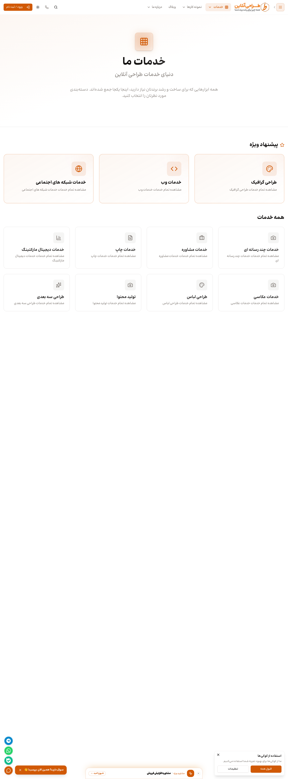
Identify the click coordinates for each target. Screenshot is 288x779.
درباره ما (157, 7)
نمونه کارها (194, 7)
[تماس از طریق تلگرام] (8, 741)
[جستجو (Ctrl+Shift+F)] (56, 7)
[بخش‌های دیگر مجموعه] (280, 7)
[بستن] (218, 754)
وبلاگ (172, 7)
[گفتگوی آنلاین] (8, 770)
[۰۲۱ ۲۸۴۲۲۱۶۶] (46, 7)
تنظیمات (233, 769)
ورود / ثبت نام (14, 7)
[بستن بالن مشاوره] (198, 773)
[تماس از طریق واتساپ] (8, 751)
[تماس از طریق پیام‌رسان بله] (8, 761)
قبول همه (266, 769)
